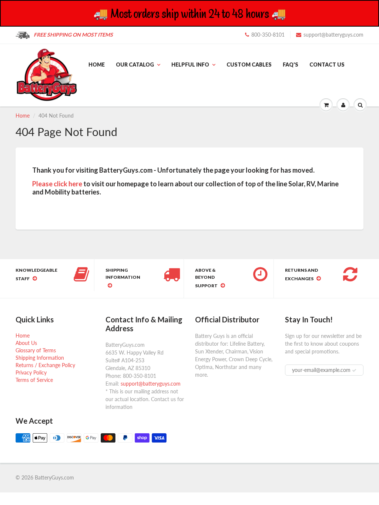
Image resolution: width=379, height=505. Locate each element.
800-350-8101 (268, 34)
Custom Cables (249, 64)
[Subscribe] (354, 370)
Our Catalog (135, 64)
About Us (26, 343)
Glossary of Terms (36, 350)
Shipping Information (40, 358)
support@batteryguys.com (333, 34)
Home (96, 64)
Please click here (57, 184)
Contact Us (327, 64)
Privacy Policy (31, 372)
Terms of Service (34, 380)
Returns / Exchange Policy (45, 365)
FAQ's (290, 64)
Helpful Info (190, 64)
